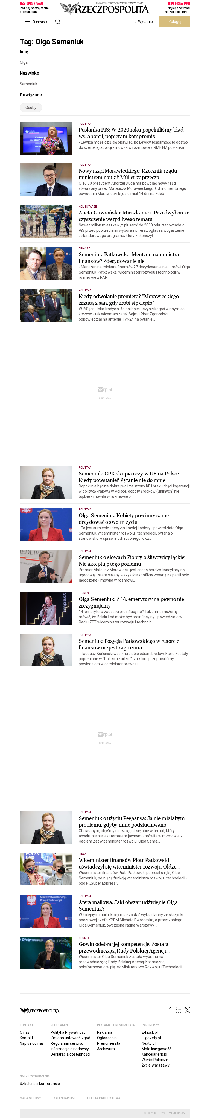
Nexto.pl (149, 1043)
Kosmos (85, 938)
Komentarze (88, 206)
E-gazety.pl (151, 1038)
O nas (25, 1032)
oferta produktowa (103, 1098)
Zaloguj (174, 21)
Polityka (85, 123)
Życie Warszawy (156, 1065)
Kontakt (26, 1038)
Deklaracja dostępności (70, 1054)
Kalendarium (64, 1098)
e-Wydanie (144, 21)
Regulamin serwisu (67, 1043)
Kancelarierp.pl (154, 1054)
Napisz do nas (32, 1043)
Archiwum (106, 1049)
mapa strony (30, 1098)
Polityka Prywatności (68, 1032)
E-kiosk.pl (150, 1032)
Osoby (30, 107)
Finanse (84, 248)
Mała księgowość (156, 1049)
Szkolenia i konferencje (40, 1083)
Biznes (84, 593)
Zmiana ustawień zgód (70, 1038)
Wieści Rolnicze (155, 1060)
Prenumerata (108, 1043)
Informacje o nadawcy (70, 1049)
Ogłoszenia (107, 1038)
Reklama (104, 1032)
